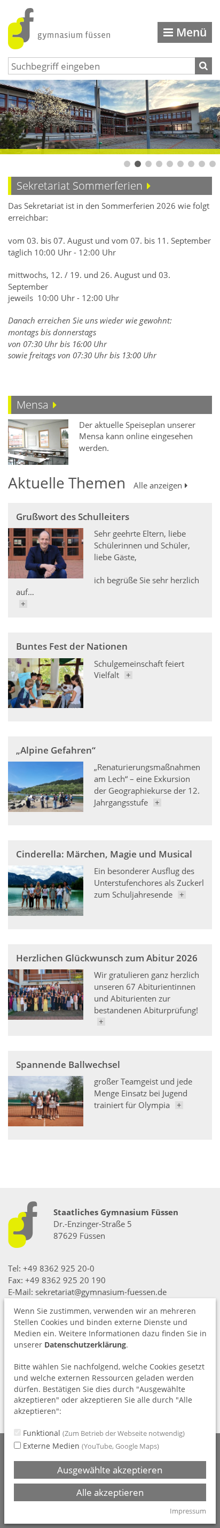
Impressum (188, 1511)
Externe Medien (90, 1446)
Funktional (103, 1433)
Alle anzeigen (157, 485)
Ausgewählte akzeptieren (109, 1470)
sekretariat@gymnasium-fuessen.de (101, 1291)
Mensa (33, 404)
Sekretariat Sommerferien (80, 185)
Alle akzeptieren (110, 1492)
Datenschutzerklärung (85, 1344)
